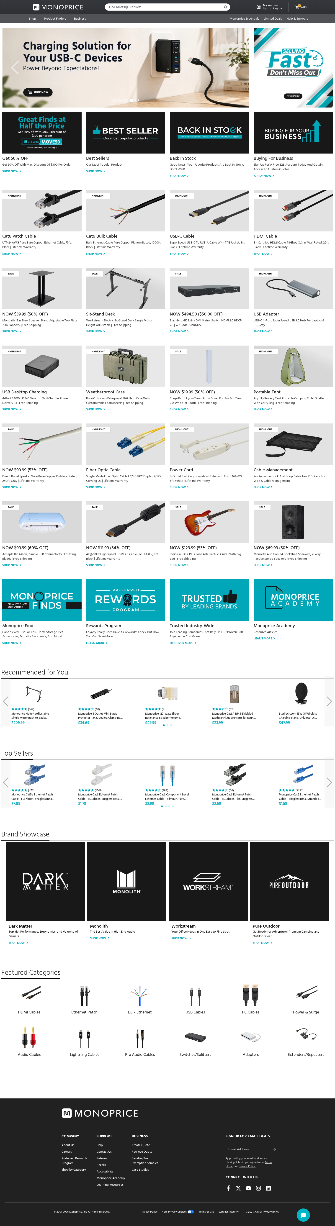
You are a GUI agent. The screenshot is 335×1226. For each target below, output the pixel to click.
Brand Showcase (25, 834)
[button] (269, 7)
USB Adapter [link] (266, 314)
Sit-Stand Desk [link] (100, 314)
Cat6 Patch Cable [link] (19, 236)
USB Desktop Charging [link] (24, 392)
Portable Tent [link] (267, 392)
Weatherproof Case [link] (105, 392)
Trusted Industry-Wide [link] (192, 626)
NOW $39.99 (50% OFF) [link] (25, 314)
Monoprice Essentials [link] (244, 19)
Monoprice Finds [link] (18, 626)
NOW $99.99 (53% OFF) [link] (25, 470)
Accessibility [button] (105, 1171)
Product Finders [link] (55, 18)
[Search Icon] (225, 7)
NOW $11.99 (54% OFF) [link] (108, 548)
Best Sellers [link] (97, 158)
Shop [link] (32, 18)
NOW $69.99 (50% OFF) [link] (277, 548)
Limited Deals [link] (273, 19)
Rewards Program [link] (103, 626)
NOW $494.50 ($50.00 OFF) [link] (196, 314)
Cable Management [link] (273, 470)
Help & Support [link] (297, 19)
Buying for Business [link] (273, 158)
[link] (58, 7)
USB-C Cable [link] (182, 236)
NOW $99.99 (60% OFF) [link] (25, 548)
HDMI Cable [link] (265, 236)
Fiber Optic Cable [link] (103, 470)
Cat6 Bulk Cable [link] (102, 236)
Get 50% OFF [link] (15, 158)
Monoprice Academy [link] (274, 626)
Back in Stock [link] (183, 158)
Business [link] (80, 18)
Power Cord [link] (181, 470)
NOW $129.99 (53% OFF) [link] (193, 548)
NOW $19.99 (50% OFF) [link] (192, 392)
